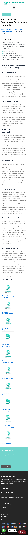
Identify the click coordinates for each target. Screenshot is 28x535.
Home (2, 29)
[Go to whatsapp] (4, 530)
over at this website (7, 202)
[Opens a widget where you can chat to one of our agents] (22, 532)
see (13, 116)
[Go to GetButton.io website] (3, 533)
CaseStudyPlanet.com (8, 476)
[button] (14, 7)
